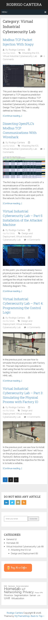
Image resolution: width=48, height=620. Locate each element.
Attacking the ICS (30, 53)
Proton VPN (39, 592)
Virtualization (17, 598)
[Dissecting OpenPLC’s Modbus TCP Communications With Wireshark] (24, 167)
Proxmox (8, 595)
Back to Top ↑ (37, 616)
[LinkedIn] (6, 502)
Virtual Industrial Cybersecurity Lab (20, 56)
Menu (4, 12)
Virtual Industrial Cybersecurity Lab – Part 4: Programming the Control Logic (23, 306)
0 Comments (33, 239)
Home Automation (22, 586)
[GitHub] (18, 502)
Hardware (11, 586)
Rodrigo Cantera (24, 4)
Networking (13, 592)
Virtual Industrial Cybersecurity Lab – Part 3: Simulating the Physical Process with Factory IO (23, 395)
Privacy (28, 592)
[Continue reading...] (12, 116)
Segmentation (21, 595)
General (10, 539)
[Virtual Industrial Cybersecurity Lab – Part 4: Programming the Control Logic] (24, 343)
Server (33, 595)
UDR (38, 595)
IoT (24, 589)
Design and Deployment (23, 553)
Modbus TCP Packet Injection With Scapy (18, 42)
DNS (5, 586)
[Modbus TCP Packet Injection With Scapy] (24, 75)
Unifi (7, 598)
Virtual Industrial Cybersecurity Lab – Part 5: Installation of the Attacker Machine (23, 218)
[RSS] (23, 502)
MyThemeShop (22, 616)
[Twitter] (12, 502)
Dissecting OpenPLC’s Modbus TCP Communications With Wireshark (20, 130)
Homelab (10, 543)
